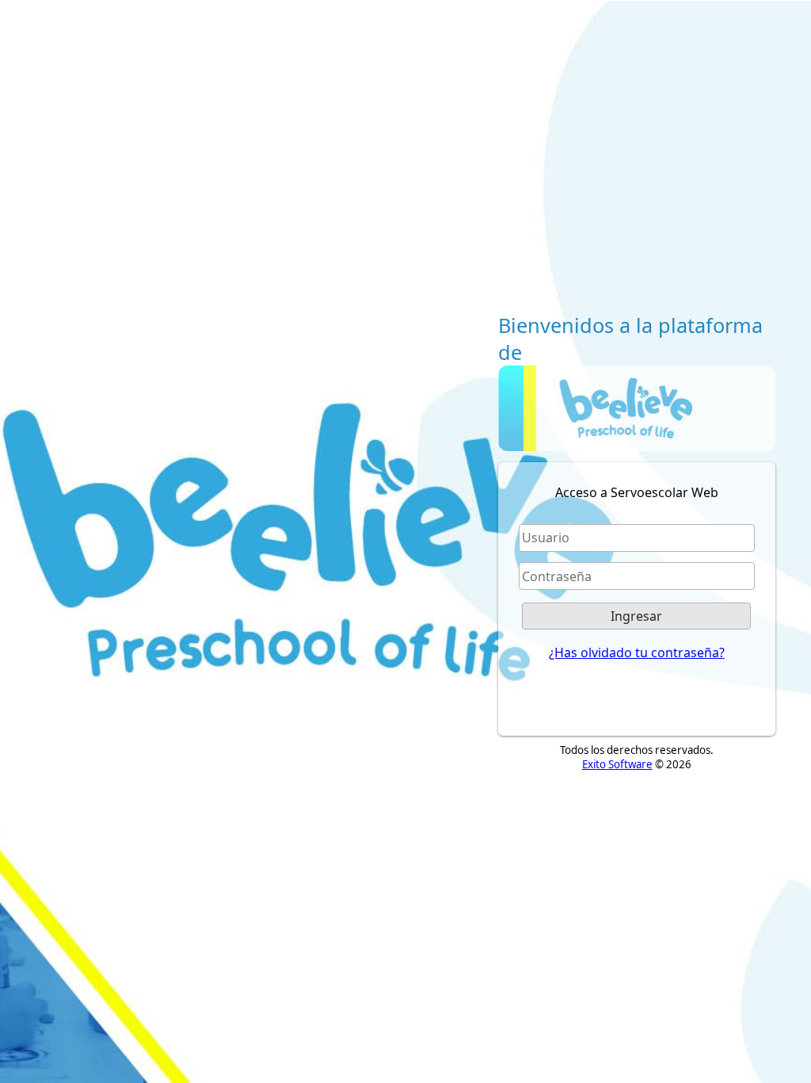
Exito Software (617, 764)
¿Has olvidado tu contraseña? (637, 652)
